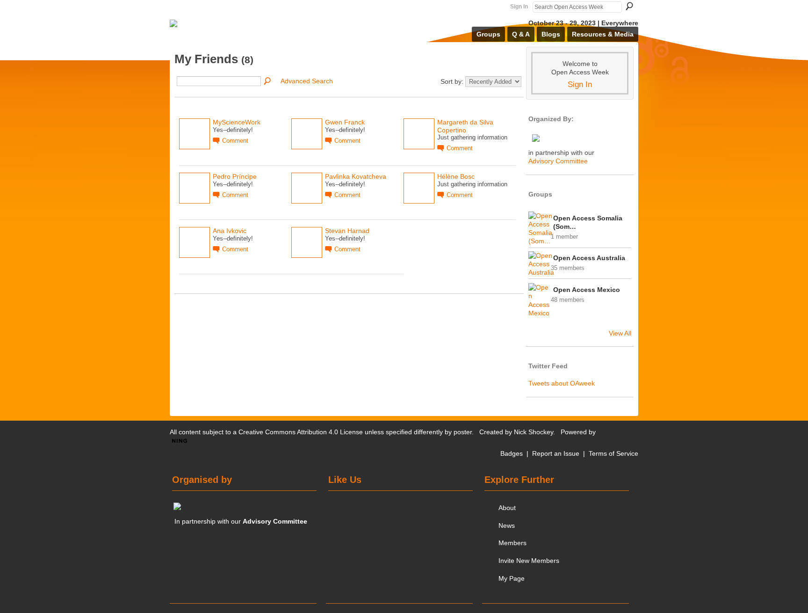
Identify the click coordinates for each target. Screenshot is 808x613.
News (506, 525)
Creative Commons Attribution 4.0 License (300, 432)
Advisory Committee (558, 161)
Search (629, 6)
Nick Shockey (533, 432)
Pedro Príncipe (235, 176)
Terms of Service (613, 453)
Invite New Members (528, 560)
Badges (511, 453)
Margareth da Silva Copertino (465, 125)
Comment (235, 141)
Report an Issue (555, 453)
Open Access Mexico (586, 289)
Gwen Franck (345, 122)
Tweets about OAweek (561, 383)
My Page (511, 578)
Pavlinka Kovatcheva (355, 176)
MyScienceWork (236, 122)
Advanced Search (307, 81)
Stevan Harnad (347, 230)
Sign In (519, 6)
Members (512, 543)
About (507, 507)
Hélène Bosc (456, 176)
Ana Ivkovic (229, 230)
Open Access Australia (589, 258)
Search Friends (268, 81)
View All (620, 333)
